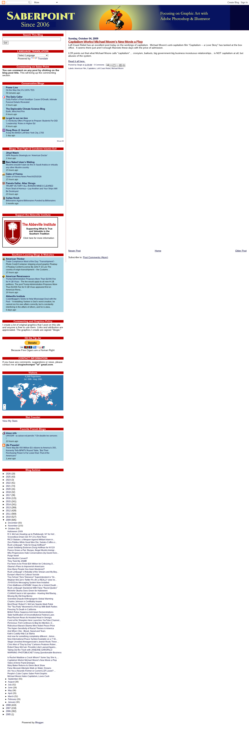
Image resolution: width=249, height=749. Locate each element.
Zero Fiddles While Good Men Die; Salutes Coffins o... (32, 542)
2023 (8, 480)
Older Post (241, 250)
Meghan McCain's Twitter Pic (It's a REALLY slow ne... (32, 580)
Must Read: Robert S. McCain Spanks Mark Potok (30, 604)
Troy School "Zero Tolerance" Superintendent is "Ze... (31, 577)
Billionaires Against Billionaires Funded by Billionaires (31, 200)
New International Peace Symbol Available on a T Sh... (32, 639)
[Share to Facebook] (120, 65)
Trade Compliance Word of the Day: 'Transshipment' (30, 261)
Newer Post (74, 250)
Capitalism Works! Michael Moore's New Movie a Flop (105, 41)
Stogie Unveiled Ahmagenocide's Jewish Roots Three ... (33, 642)
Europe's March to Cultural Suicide (23, 574)
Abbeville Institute (15, 296)
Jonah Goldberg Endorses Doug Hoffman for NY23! (31, 547)
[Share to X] (117, 65)
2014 (8, 504)
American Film (80, 68)
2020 (8, 489)
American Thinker (15, 259)
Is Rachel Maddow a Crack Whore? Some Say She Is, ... (33, 657)
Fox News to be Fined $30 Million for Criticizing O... (30, 564)
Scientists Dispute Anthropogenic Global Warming (30, 599)
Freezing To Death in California (21, 609)
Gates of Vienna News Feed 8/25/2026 (24, 176)
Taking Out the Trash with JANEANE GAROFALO (29, 650)
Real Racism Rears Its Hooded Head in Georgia (29, 617)
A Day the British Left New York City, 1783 (25, 133)
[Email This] (111, 65)
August (11, 682)
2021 (8, 486)
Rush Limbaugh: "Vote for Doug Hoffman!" (26, 545)
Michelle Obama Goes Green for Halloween (27, 590)
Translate (43, 58)
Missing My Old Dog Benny (19, 596)
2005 (8, 714)
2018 (8, 492)
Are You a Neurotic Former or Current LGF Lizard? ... (31, 671)
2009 (8, 520)
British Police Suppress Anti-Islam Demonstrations (30, 612)
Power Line (12, 87)
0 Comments (99, 65)
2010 (8, 517)
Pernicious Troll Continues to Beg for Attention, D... (30, 623)
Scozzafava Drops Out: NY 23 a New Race (27, 537)
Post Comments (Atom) (95, 257)
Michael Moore (117, 68)
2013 (8, 507)
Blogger (39, 722)
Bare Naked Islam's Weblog (20, 162)
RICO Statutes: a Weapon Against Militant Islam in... (31, 539)
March (11, 696)
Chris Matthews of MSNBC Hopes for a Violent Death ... (32, 585)
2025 (8, 476)
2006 (8, 711)
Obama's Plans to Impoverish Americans (25, 566)
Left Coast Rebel (103, 68)
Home (158, 250)
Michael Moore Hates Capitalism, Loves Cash (28, 676)
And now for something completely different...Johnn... (31, 636)
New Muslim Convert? (17, 558)
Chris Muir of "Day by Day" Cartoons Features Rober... (32, 644)
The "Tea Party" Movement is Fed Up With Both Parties (32, 607)
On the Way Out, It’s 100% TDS (20, 90)
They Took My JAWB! (17, 561)
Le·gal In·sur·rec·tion (17, 118)
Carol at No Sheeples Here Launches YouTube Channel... (34, 620)
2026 (8, 473)
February (12, 699)
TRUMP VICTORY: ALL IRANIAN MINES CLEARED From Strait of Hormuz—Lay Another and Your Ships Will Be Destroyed (31, 188)
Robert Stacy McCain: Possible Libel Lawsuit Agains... (32, 647)
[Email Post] (107, 65)
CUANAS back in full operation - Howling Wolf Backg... (32, 593)
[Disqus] (157, 116)
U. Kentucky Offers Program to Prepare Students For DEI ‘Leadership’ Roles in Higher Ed (32, 122)
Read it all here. (76, 61)
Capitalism (91, 68)
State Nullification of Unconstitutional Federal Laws (30, 615)
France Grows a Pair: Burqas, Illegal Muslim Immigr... (31, 550)
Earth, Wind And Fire (15, 111)
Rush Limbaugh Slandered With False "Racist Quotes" (32, 588)
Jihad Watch (12, 153)
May (10, 690)
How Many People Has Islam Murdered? (26, 569)
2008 (8, 705)
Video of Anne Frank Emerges (21, 663)
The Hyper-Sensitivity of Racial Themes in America (30, 628)
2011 (8, 514)
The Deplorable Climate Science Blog (25, 109)
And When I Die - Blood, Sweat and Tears (26, 631)
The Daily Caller (14, 97)
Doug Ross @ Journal (17, 130)
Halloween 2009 (15, 531)
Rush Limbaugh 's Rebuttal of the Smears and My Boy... (32, 572)
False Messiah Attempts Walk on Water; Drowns (29, 668)
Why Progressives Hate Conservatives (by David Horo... (33, 553)
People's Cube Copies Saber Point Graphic (27, 673)
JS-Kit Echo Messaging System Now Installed (28, 582)
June (10, 687)
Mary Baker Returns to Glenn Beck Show (26, 665)
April (10, 693)
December (13, 523)
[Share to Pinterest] (124, 65)
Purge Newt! (13, 555)
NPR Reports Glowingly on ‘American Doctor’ (27, 155)
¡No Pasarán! (12, 445)
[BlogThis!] (114, 65)
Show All (60, 141)
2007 (8, 708)
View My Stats (9, 421)
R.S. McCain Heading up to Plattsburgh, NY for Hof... (31, 534)
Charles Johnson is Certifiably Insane (24, 601)
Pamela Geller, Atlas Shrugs (20, 183)
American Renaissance (18, 276)
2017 (8, 495)
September (13, 679)
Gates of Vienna (14, 174)
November (13, 526)
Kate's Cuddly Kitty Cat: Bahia (21, 633)
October (12, 528)
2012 (8, 510)
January (12, 702)
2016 (8, 498)
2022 (8, 483)
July (10, 685)
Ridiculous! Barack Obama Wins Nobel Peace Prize (31, 626)
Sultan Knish (12, 198)
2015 (8, 501)
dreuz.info (11, 433)
